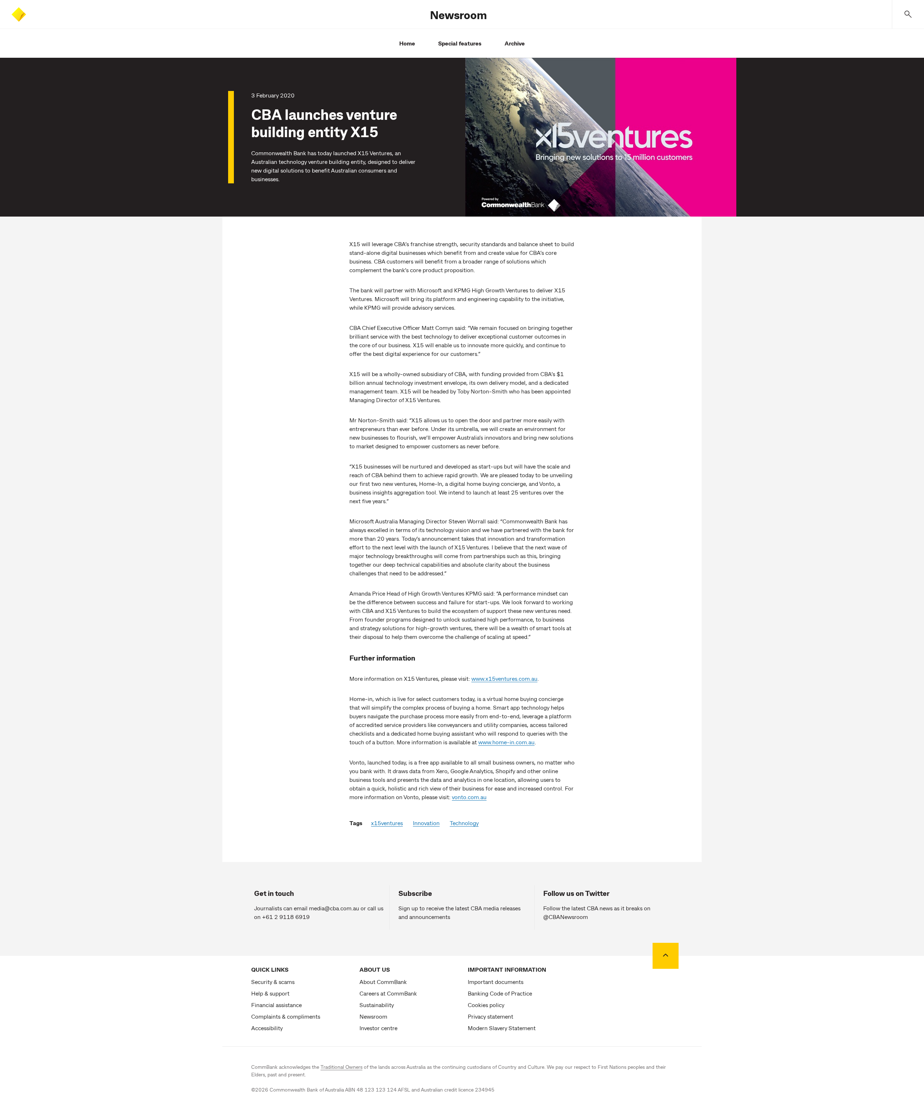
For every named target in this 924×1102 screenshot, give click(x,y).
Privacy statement (490, 1016)
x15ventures (387, 822)
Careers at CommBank (388, 993)
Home (407, 43)
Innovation (426, 822)
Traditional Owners (341, 1067)
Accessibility (267, 1027)
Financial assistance (276, 1004)
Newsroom (458, 14)
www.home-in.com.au (506, 742)
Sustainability (376, 1004)
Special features (459, 43)
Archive (515, 43)
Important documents (495, 981)
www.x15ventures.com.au (504, 678)
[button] (908, 14)
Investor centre (378, 1027)
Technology (464, 822)
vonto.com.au (469, 796)
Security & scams (273, 981)
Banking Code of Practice (500, 993)
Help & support (270, 993)
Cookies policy (486, 1004)
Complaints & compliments (285, 1016)
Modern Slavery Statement (502, 1027)
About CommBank (383, 981)
